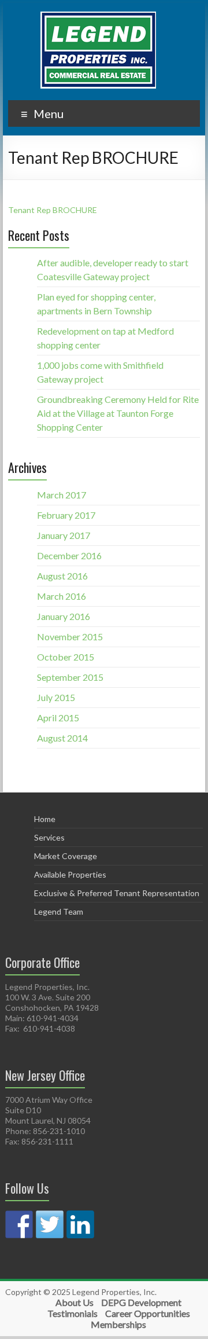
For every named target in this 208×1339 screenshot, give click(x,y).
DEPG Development (141, 1302)
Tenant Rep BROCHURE (52, 210)
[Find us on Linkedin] (80, 1224)
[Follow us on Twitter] (50, 1224)
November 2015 (70, 636)
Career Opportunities (147, 1313)
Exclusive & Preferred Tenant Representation (116, 893)
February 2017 (66, 514)
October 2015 (65, 656)
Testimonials (72, 1313)
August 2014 (62, 737)
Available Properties (70, 874)
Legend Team (58, 911)
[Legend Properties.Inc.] (98, 17)
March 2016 (61, 595)
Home (44, 819)
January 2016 (63, 616)
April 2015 (58, 717)
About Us (74, 1302)
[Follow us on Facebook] (19, 1224)
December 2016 (69, 555)
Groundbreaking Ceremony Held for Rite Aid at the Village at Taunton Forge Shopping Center (118, 413)
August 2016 (62, 575)
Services (49, 837)
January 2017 (63, 535)
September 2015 (70, 677)
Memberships (118, 1324)
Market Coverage (65, 856)
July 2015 (56, 697)
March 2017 (61, 494)
